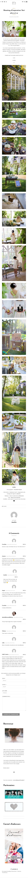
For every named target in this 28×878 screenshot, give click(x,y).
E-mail (4, 684)
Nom (4, 678)
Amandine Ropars (18, 489)
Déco (14, 8)
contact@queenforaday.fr (18, 780)
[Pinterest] (4, 2)
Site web (4, 690)
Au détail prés (20, 495)
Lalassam (18, 493)
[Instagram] (6, 2)
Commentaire (6, 696)
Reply (24, 544)
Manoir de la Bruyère (16, 497)
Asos (24, 499)
